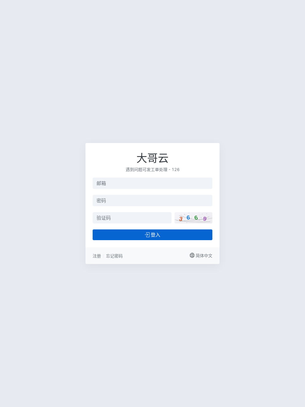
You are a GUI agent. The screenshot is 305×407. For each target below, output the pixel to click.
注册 (97, 255)
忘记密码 (114, 255)
